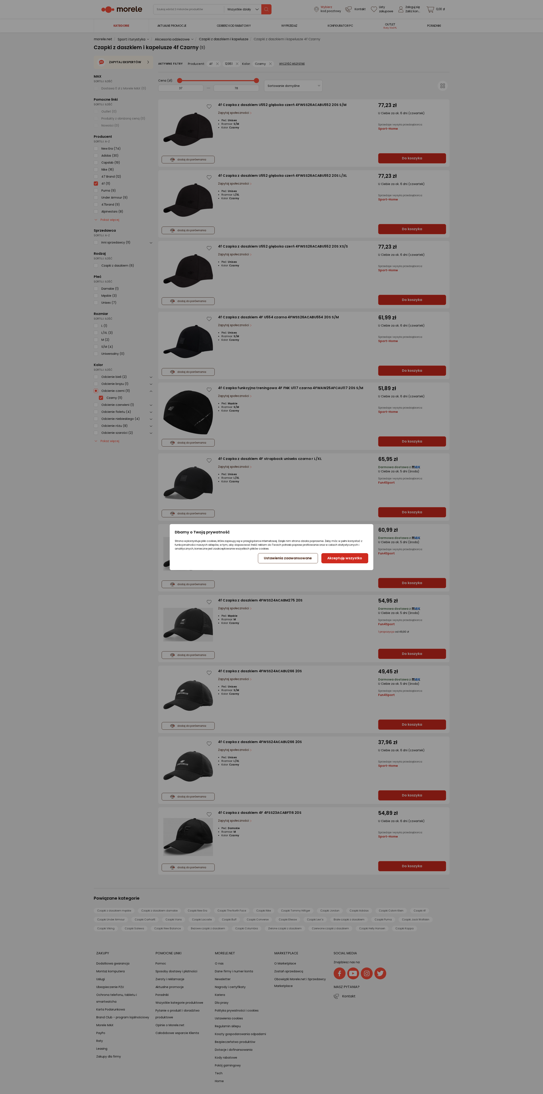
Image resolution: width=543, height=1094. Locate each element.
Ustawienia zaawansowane (288, 558)
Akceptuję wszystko (344, 558)
